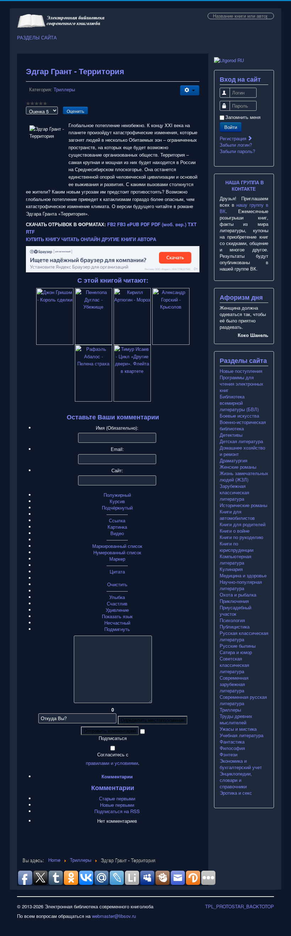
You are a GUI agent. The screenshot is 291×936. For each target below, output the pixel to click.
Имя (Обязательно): (117, 428)
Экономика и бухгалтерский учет (241, 764)
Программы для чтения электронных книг (241, 383)
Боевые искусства (239, 416)
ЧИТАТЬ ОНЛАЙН (80, 239)
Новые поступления (241, 371)
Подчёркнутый (117, 507)
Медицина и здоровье (243, 575)
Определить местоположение (153, 720)
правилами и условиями (112, 763)
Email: (117, 449)
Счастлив (117, 603)
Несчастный (117, 622)
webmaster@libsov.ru (114, 916)
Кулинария (231, 569)
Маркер (117, 558)
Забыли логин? (236, 144)
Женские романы (238, 467)
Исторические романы (243, 505)
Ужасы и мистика (238, 729)
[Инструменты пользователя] (189, 90)
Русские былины (238, 646)
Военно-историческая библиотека (243, 425)
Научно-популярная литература (241, 585)
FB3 (121, 224)
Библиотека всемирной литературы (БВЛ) (239, 403)
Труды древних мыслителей (236, 719)
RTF (30, 231)
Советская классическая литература (234, 665)
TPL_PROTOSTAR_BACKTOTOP (239, 906)
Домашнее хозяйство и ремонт (242, 451)
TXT (192, 224)
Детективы (231, 435)
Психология (232, 620)
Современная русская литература (243, 700)
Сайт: (117, 470)
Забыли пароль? (237, 151)
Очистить (117, 584)
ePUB (133, 224)
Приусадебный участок (235, 610)
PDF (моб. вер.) (168, 224)
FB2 (111, 224)
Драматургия (233, 460)
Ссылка (117, 520)
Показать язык (117, 616)
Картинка (117, 526)
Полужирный (117, 494)
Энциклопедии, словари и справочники (236, 780)
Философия (232, 748)
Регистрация (234, 138)
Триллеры (64, 89)
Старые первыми (117, 798)
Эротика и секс (236, 793)
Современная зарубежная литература (234, 684)
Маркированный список (117, 546)
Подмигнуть (117, 629)
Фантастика (232, 742)
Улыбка (117, 597)
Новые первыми (117, 804)
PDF (145, 224)
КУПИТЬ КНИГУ (43, 239)
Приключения (234, 601)
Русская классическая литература (244, 636)
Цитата (117, 571)
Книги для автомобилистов (237, 514)
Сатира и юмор (236, 652)
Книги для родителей (242, 524)
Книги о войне (234, 531)
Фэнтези (228, 754)
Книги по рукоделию (241, 537)
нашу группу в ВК (244, 207)
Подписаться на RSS (117, 811)
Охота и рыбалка (238, 595)
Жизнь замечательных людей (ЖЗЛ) (244, 476)
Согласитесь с (112, 754)
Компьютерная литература (235, 559)
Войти (230, 127)
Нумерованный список (117, 552)
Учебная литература (241, 735)
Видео (117, 533)
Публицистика (234, 627)
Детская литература (241, 441)
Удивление (117, 609)
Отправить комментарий (110, 730)
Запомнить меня (242, 117)
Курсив (117, 501)
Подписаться (113, 738)
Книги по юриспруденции (236, 546)
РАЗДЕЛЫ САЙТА (37, 37)
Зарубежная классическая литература (234, 492)
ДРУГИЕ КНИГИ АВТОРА (128, 239)
